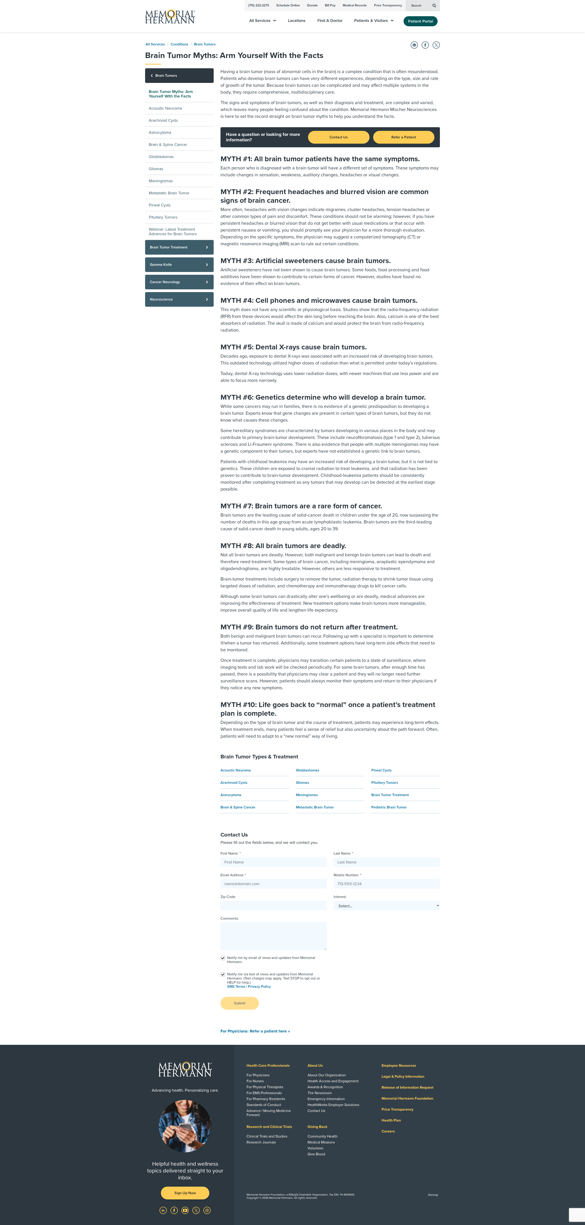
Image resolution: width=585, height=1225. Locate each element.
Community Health (323, 1136)
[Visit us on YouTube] (185, 1210)
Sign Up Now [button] (185, 1193)
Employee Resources (399, 1065)
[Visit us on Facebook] (174, 1210)
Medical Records (355, 5)
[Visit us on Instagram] (207, 1210)
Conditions (179, 44)
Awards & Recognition (325, 1087)
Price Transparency (388, 5)
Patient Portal (420, 21)
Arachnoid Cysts (234, 782)
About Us (315, 1065)
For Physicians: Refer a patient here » (255, 1031)
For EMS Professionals (264, 1093)
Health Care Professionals (268, 1065)
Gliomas (302, 782)
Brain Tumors (205, 44)
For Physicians (258, 1075)
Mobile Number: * (347, 875)
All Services (260, 20)
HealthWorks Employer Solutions (333, 1105)
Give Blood (316, 1154)
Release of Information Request (407, 1087)
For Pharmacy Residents (266, 1099)
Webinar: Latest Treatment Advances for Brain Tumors (173, 231)
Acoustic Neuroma (236, 770)
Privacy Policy (259, 986)
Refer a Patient (403, 137)
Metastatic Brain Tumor (315, 807)
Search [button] (416, 6)
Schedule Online (288, 5)
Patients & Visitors (371, 20)
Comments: (230, 918)
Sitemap (433, 1194)
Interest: (340, 897)
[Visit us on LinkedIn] (164, 1210)
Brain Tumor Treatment (390, 795)
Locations (297, 20)
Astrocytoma (231, 795)
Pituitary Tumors (384, 782)
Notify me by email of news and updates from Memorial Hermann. (271, 960)
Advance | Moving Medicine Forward (269, 1113)
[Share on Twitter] (436, 45)
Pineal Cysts (381, 770)
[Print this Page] (414, 45)
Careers (388, 1131)
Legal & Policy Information (403, 1076)
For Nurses (255, 1081)
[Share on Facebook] (425, 45)
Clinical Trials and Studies (267, 1136)
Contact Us (339, 137)
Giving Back (317, 1127)
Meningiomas (307, 795)
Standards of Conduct (264, 1105)
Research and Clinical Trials (269, 1127)
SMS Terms (236, 986)
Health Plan (391, 1120)
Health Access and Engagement (333, 1081)
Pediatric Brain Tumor (389, 807)
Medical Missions (321, 1142)
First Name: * (231, 853)
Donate (312, 5)
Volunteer (315, 1148)
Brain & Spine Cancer (238, 807)
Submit (239, 1003)
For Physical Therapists (265, 1087)
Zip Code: (228, 897)
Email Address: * (233, 875)
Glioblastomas (307, 770)
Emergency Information (326, 1099)
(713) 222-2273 (258, 5)
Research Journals (261, 1142)
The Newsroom (320, 1093)
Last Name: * (343, 853)
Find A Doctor (330, 20)
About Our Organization (327, 1075)
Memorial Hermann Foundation (407, 1098)
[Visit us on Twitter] (196, 1210)
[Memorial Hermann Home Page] (168, 16)
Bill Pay (330, 5)
